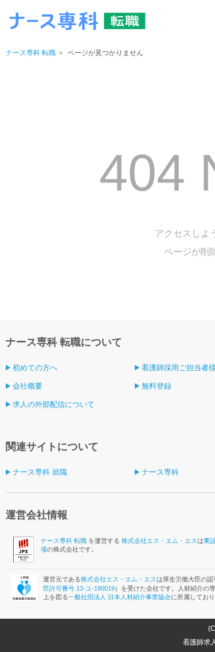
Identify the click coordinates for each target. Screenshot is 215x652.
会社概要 (27, 386)
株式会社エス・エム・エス (159, 540)
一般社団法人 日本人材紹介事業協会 (119, 596)
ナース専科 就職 (40, 472)
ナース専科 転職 (31, 53)
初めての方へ (35, 367)
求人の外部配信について (54, 404)
